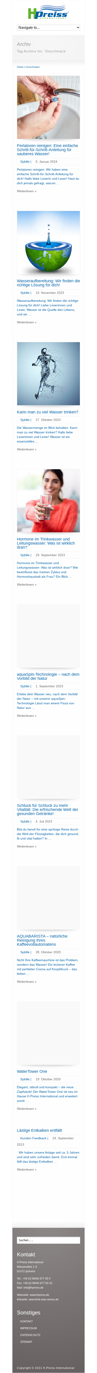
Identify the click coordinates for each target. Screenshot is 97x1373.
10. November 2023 (50, 293)
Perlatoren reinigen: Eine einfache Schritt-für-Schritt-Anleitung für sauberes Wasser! (47, 149)
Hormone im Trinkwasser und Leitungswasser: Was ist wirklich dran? (46, 543)
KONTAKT (26, 1321)
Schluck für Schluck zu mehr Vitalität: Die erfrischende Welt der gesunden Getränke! (47, 809)
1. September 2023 (49, 686)
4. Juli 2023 (44, 821)
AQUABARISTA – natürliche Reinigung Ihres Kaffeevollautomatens (42, 940)
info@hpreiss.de (33, 1287)
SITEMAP (26, 1342)
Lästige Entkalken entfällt (39, 1130)
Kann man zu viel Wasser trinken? (47, 412)
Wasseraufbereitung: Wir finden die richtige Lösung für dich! (48, 283)
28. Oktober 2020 (48, 952)
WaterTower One (32, 1071)
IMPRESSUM (28, 1328)
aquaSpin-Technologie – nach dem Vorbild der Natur (48, 676)
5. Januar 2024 (46, 161)
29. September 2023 (50, 555)
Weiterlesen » (27, 191)
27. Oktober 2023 (48, 420)
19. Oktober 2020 (48, 1079)
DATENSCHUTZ (30, 1335)
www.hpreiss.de (39, 1295)
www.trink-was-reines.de (44, 1299)
